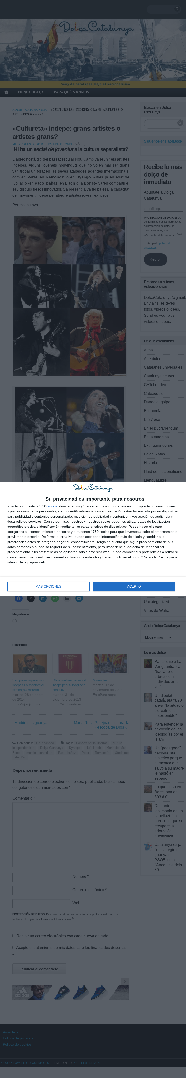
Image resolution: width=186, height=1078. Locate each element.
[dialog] (93, 538)
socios (52, 506)
